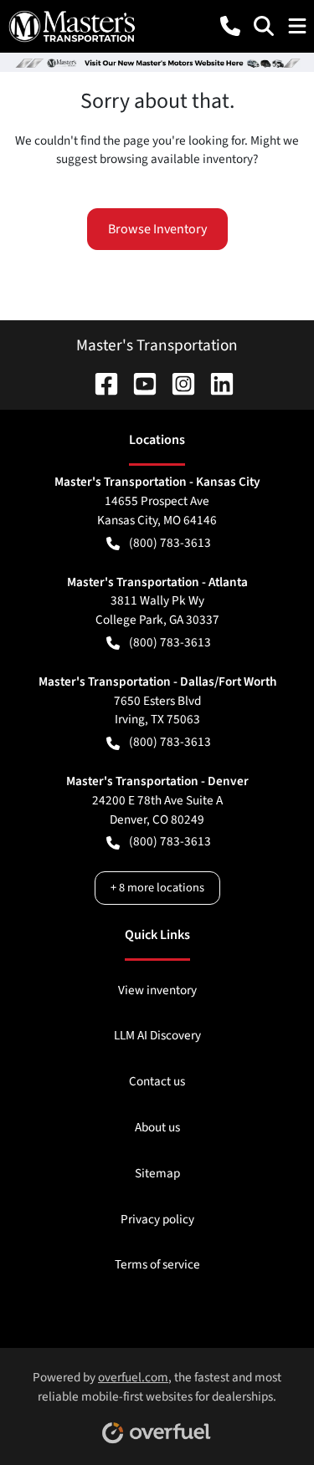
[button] (230, 26)
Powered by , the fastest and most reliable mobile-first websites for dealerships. (157, 1387)
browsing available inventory (176, 159)
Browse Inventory (157, 229)
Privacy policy (157, 1219)
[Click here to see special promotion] (157, 62)
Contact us (157, 1081)
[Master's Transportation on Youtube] (138, 383)
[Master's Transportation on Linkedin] (215, 383)
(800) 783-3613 (170, 542)
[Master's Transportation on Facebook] (99, 383)
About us (157, 1127)
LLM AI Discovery (157, 1035)
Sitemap (157, 1173)
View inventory (157, 990)
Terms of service (157, 1264)
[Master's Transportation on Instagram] (176, 383)
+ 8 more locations (157, 887)
